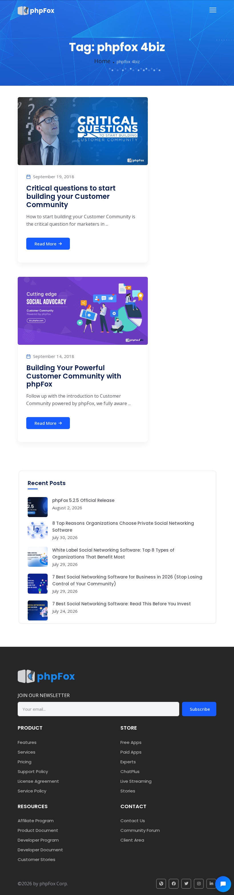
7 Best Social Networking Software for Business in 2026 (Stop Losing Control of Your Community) (127, 580)
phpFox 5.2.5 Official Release (83, 500)
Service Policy (32, 791)
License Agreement (38, 781)
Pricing (24, 762)
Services (26, 752)
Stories (127, 791)
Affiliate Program (36, 821)
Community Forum (140, 830)
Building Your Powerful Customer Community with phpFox (73, 376)
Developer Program (38, 840)
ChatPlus (130, 771)
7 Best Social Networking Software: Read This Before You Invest (121, 604)
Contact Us (132, 821)
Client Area (132, 840)
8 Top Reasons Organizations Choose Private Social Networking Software (123, 526)
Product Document (38, 830)
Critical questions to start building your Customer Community (71, 196)
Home (102, 61)
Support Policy (33, 771)
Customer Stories (36, 859)
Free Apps (131, 742)
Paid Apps (131, 752)
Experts (128, 762)
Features (27, 742)
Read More (46, 244)
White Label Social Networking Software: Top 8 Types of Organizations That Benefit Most (113, 553)
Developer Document (40, 850)
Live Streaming (136, 781)
